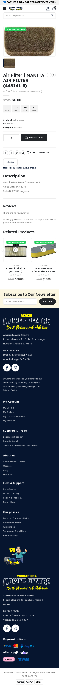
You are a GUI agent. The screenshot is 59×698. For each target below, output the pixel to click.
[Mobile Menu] (5, 8)
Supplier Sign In (11, 441)
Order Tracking (11, 493)
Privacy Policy (10, 535)
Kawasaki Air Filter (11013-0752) (16, 270)
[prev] (49, 75)
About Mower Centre (14, 461)
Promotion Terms (12, 522)
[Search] (52, 16)
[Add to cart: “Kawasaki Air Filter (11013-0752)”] (15, 249)
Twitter (11, 152)
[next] (53, 75)
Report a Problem (12, 497)
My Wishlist (9, 420)
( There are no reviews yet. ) (29, 91)
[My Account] (48, 8)
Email (22, 152)
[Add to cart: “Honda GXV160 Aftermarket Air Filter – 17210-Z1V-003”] (43, 249)
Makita (10, 162)
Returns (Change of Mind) (17, 518)
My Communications (14, 416)
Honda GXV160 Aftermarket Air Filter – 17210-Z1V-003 (43, 271)
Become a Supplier (13, 436)
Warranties (9, 526)
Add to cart (36, 137)
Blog (5, 470)
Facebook (5, 152)
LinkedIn (17, 152)
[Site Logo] (16, 8)
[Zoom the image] (26, 316)
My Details (8, 407)
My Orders (8, 412)
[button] (3, 250)
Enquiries (7, 474)
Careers (7, 465)
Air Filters (18, 127)
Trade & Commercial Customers (20, 445)
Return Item (9, 502)
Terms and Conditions (14, 531)
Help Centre (9, 489)
